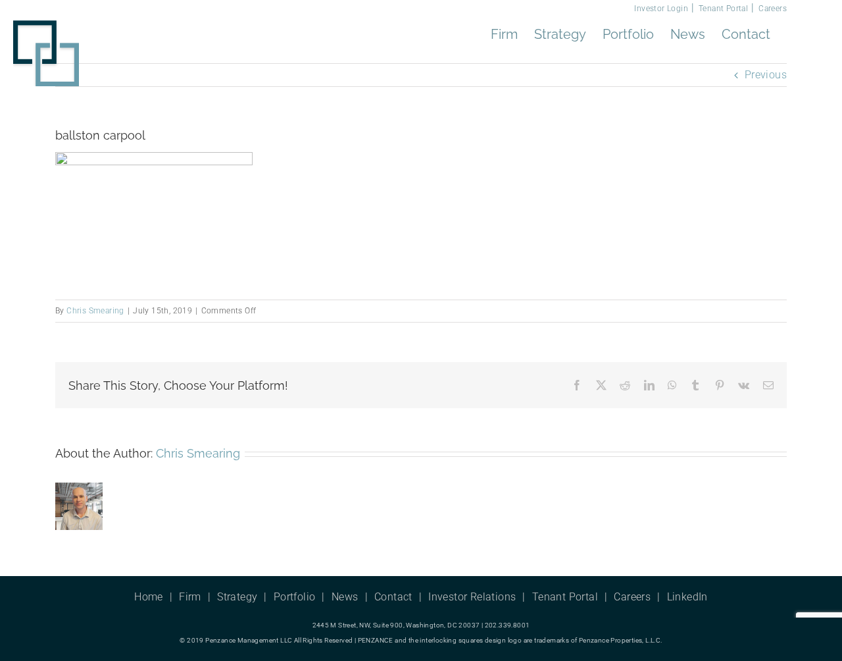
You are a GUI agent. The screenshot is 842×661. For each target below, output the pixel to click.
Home (148, 597)
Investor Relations (472, 597)
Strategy (237, 597)
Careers (772, 8)
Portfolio (295, 597)
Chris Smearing (95, 310)
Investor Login (661, 8)
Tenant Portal (723, 8)
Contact (393, 597)
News (345, 597)
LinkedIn (687, 597)
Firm (190, 597)
